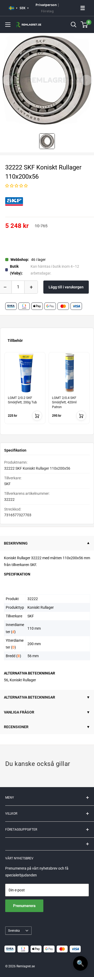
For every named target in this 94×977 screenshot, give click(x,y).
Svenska (14, 930)
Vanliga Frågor (19, 712)
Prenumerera (24, 905)
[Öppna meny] (7, 25)
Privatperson (46, 5)
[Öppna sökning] (74, 25)
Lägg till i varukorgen (66, 287)
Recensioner (16, 727)
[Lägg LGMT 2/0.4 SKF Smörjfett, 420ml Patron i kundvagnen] (81, 416)
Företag (47, 11)
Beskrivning (16, 543)
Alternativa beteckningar (29, 697)
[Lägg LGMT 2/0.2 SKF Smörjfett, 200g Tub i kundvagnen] (37, 416)
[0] (84, 24)
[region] (47, 391)
